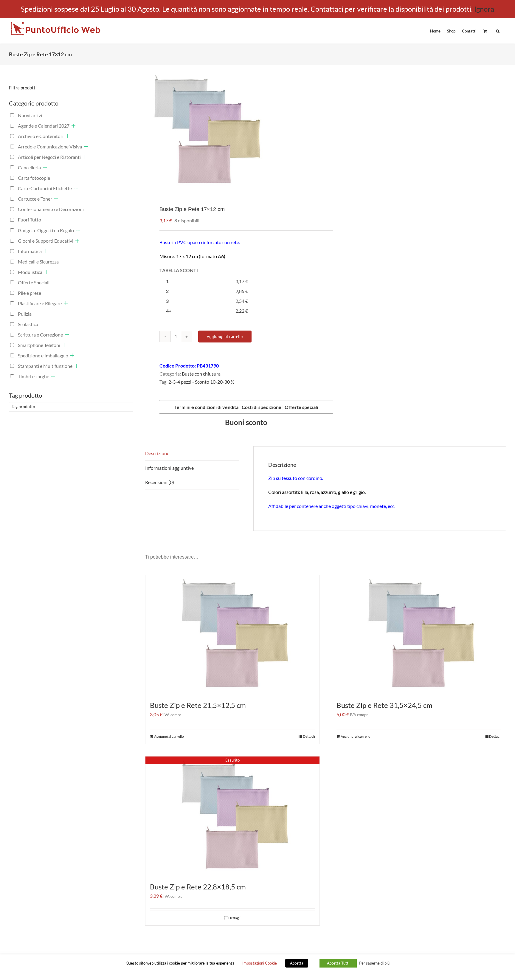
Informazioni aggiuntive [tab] (169, 468)
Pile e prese (29, 293)
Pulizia (25, 314)
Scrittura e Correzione (40, 334)
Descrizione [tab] (157, 453)
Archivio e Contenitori (40, 136)
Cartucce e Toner (35, 198)
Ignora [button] (484, 8)
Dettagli (309, 736)
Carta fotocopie (34, 178)
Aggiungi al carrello (225, 336)
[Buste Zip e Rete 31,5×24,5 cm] (419, 634)
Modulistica (30, 272)
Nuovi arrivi (30, 115)
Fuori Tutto (29, 219)
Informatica (30, 251)
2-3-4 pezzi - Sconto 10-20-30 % (201, 382)
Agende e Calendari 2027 (43, 125)
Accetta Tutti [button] (338, 963)
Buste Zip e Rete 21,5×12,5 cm (198, 705)
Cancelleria (29, 167)
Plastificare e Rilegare (40, 303)
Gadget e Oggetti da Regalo (46, 230)
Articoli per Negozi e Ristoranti (49, 157)
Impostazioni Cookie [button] (259, 963)
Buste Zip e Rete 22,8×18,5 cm (198, 886)
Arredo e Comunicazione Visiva (50, 146)
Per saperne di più (374, 963)
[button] (498, 30)
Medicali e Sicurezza (38, 261)
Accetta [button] (296, 963)
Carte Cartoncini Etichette (45, 188)
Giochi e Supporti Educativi (45, 241)
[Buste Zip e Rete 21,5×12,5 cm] (232, 634)
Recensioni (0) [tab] (159, 482)
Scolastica (28, 324)
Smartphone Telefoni (39, 345)
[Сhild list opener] (73, 126)
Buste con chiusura (201, 373)
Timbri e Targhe (33, 376)
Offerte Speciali (33, 282)
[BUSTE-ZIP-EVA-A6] (231, 130)
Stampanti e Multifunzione (45, 366)
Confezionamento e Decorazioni (51, 209)
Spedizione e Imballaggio (43, 355)
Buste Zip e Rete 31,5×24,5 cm (384, 705)
